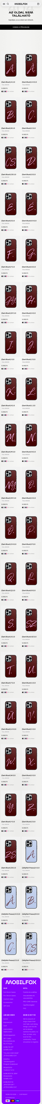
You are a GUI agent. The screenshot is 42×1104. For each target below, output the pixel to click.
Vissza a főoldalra (21, 27)
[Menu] (4, 4)
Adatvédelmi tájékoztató (7, 1030)
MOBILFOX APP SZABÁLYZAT (8, 1048)
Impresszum (7, 1022)
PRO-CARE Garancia (30, 1002)
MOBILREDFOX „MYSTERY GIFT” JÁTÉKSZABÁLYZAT (10, 1084)
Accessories (7, 1002)
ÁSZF (5, 1026)
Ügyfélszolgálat (28, 1005)
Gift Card (6, 1006)
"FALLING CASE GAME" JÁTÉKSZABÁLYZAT (11, 1054)
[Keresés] (8, 4)
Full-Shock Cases (9, 992)
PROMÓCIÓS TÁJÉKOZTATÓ (8, 1068)
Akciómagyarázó (9, 1035)
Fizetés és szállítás (30, 992)
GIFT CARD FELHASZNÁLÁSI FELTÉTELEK (9, 1041)
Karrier (5, 1019)
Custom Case (8, 999)
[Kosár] (38, 4)
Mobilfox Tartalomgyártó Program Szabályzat (10, 1061)
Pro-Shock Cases (9, 996)
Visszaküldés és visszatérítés (29, 997)
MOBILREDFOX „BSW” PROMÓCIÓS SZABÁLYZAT (10, 1076)
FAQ (24, 1008)
